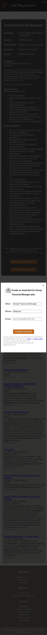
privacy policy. (38, 339)
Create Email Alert (23, 331)
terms (29, 339)
